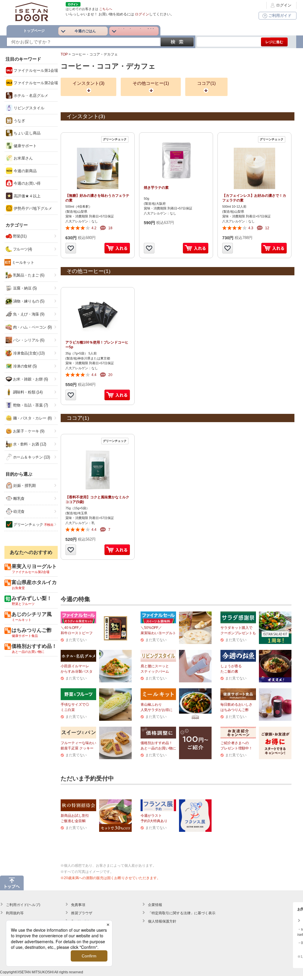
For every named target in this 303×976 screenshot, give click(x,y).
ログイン (283, 5)
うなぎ (18, 120)
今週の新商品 (24, 171)
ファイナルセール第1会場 (35, 70)
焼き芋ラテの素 (156, 188)
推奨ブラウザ (81, 913)
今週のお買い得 (26, 183)
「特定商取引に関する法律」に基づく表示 (181, 913)
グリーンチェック (33, 524)
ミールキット (23, 262)
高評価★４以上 (26, 196)
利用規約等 (15, 913)
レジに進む (274, 42)
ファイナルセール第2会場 (35, 83)
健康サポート (24, 146)
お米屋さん (22, 158)
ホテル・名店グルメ (30, 95)
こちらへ (105, 9)
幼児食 (18, 511)
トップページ (34, 31)
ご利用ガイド (279, 15)
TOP (64, 54)
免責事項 (78, 905)
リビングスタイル (28, 108)
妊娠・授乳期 (24, 485)
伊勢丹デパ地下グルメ (32, 208)
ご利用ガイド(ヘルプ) (23, 905)
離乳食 (18, 498)
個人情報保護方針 (162, 921)
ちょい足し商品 (26, 133)
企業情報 (155, 905)
